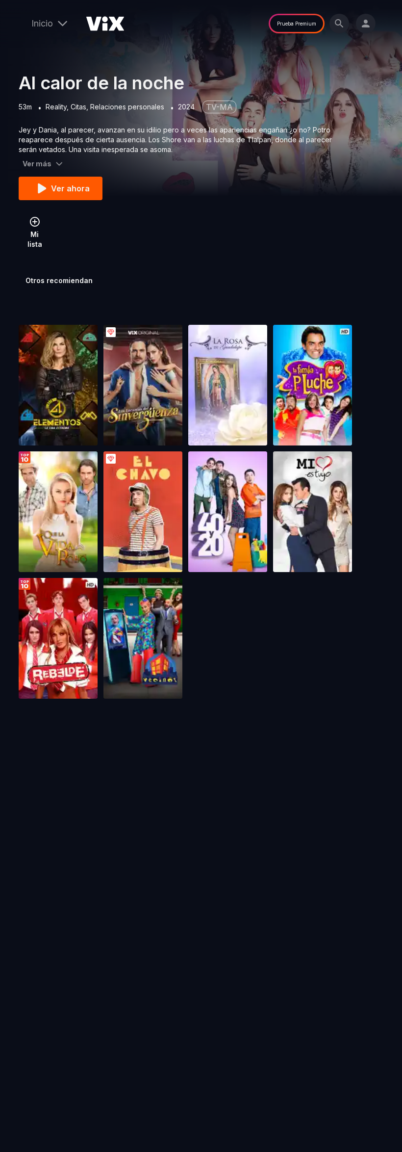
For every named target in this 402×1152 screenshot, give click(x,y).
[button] (58, 385)
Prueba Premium (296, 23)
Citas (78, 107)
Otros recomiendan (59, 280)
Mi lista (34, 239)
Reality (56, 107)
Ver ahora (70, 188)
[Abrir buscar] (339, 23)
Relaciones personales (127, 107)
